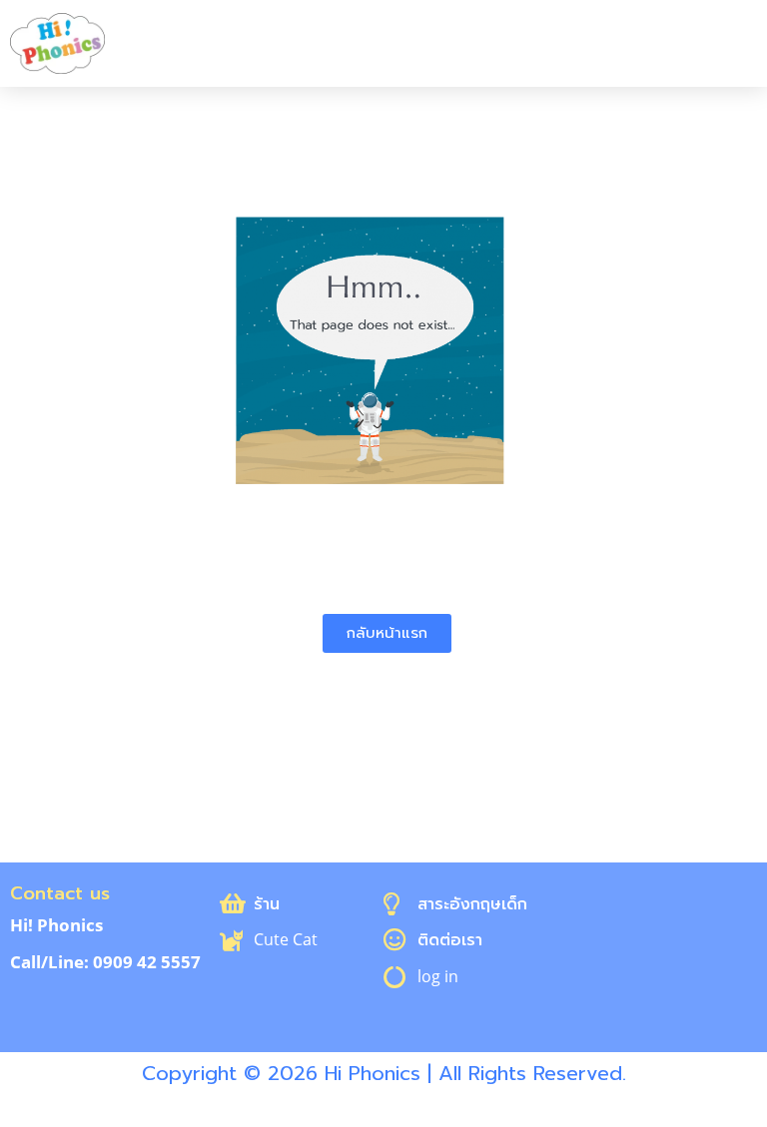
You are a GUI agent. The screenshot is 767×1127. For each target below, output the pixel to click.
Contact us (60, 893)
